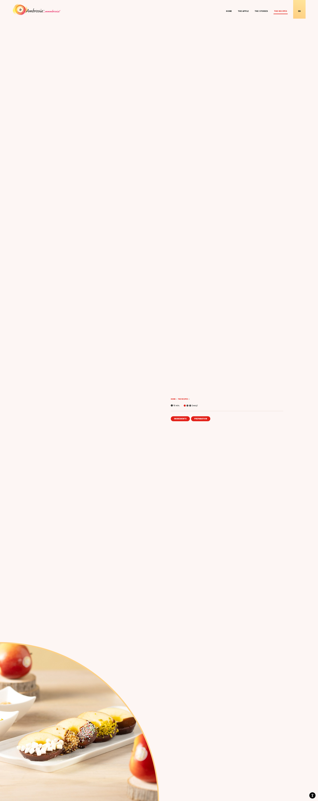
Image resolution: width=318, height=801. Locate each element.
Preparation (200, 419)
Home (229, 11)
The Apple (243, 11)
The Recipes (280, 11)
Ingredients (180, 419)
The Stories (261, 11)
